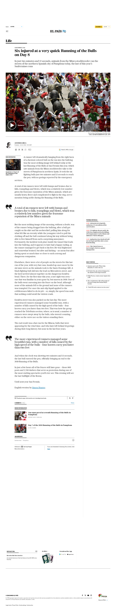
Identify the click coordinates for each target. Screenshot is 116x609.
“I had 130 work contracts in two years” (99, 287)
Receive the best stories (14, 555)
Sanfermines (18, 440)
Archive (44, 551)
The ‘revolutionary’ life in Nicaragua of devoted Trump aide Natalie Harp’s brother (98, 282)
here (48, 449)
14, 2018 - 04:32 (26, 145)
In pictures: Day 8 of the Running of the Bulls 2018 (12, 173)
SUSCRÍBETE (99, 26)
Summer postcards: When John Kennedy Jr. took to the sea (96, 266)
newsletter (11, 551)
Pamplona (25, 440)
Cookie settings (22, 605)
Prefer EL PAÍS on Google (67, 149)
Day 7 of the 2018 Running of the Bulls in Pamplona (50, 425)
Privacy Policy (15, 605)
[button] (58, 102)
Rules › (72, 403)
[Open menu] (7, 31)
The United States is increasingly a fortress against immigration (95, 248)
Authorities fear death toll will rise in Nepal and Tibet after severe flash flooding (97, 240)
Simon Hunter (38, 387)
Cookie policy (30, 605)
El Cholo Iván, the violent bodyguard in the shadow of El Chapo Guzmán (98, 271)
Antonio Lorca (20, 143)
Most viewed (90, 262)
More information (19, 449)
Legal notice (9, 605)
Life (9, 41)
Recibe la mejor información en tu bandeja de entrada (31, 398)
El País (30, 428)
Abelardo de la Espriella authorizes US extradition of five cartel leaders (96, 225)
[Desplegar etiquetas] (73, 440)
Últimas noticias (91, 220)
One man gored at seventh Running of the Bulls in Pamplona (49, 414)
